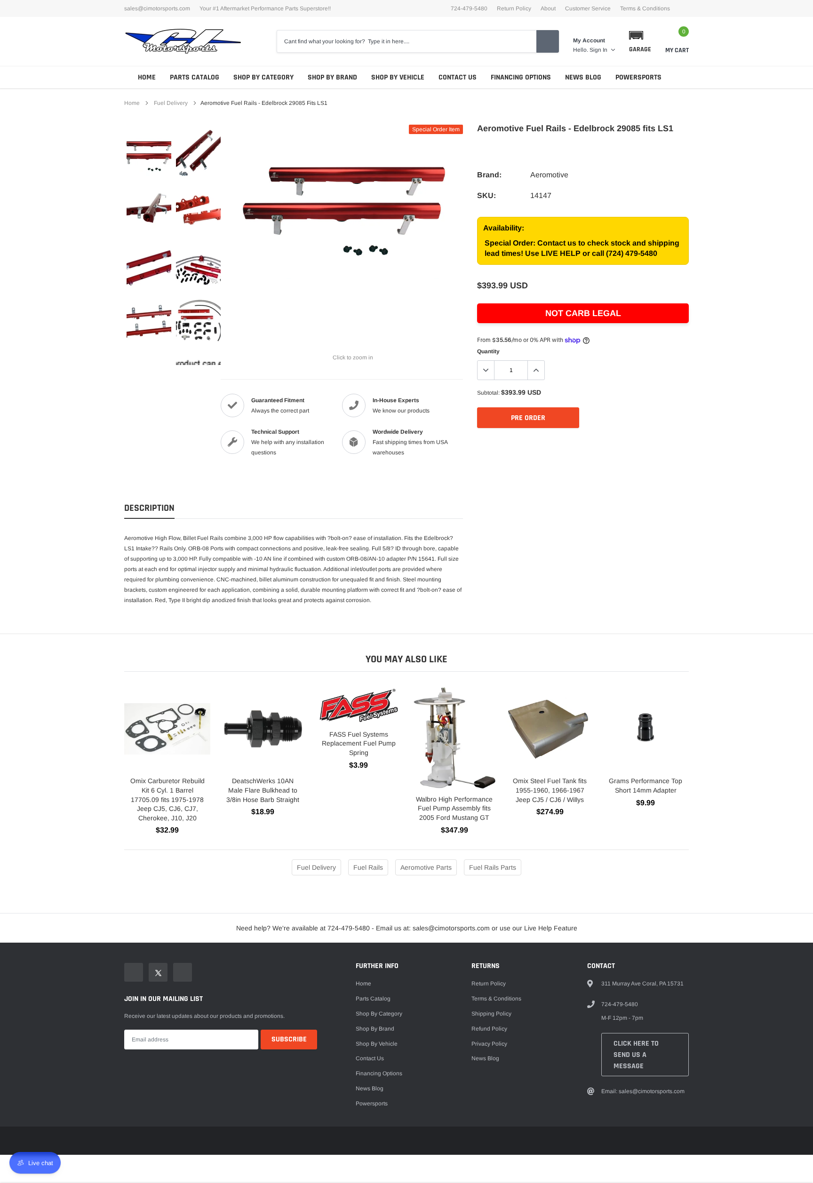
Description (149, 508)
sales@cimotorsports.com (157, 8)
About (548, 8)
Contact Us (457, 77)
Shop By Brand (332, 77)
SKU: (486, 195)
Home (147, 77)
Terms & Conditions (645, 8)
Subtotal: (488, 392)
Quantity (488, 351)
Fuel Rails (368, 867)
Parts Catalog (194, 77)
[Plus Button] (535, 370)
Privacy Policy (489, 1043)
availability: (503, 228)
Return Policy (514, 8)
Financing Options (521, 77)
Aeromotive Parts (426, 867)
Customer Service (588, 8)
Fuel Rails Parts (492, 867)
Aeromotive (549, 175)
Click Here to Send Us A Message (636, 1055)
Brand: (489, 175)
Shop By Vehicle (397, 77)
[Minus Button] (486, 370)
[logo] (183, 41)
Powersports (638, 77)
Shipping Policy (491, 1013)
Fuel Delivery (171, 103)
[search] (547, 41)
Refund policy (489, 1028)
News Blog (583, 77)
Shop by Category (263, 77)
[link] (149, 153)
